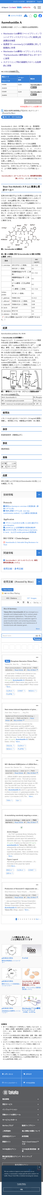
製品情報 (5, 1099)
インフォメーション (9, 1109)
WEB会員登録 (30, 1082)
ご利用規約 (6, 1131)
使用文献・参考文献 (13, 568)
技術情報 (8, 494)
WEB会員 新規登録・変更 (30, 1150)
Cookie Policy (21, 1184)
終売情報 (25, 1136)
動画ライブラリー (28, 1125)
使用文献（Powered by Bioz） (19, 581)
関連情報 (8, 552)
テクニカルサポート (10, 1082)
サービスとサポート (9, 1120)
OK (21, 1189)
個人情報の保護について (31, 1131)
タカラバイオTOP (18, 1)
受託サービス (7, 1104)
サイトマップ (27, 1156)
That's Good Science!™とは (30, 1143)
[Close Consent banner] (39, 1167)
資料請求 (29, 1074)
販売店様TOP (31, 1)
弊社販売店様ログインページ (11, 1157)
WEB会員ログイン (9, 1149)
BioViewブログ (7, 1125)
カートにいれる (34, 102)
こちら (39, 178)
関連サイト (6, 1142)
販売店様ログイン (21, 1165)
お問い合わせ (8, 1074)
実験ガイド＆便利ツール (11, 1115)
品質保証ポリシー (9, 1136)
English (39, 1)
